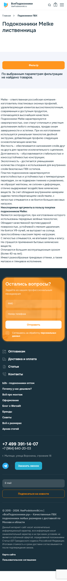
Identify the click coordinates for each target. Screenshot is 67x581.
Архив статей (10, 429)
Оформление (10, 400)
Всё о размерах (12, 423)
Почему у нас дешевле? (17, 388)
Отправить (33, 324)
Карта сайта (9, 554)
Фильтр (33, 65)
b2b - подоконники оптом (18, 383)
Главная (6, 15)
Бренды (7, 411)
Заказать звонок (28, 466)
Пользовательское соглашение (19, 559)
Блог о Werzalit (11, 406)
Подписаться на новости (33, 493)
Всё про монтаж (12, 394)
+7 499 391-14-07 (20, 444)
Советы (7, 417)
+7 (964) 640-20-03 (16, 448)
